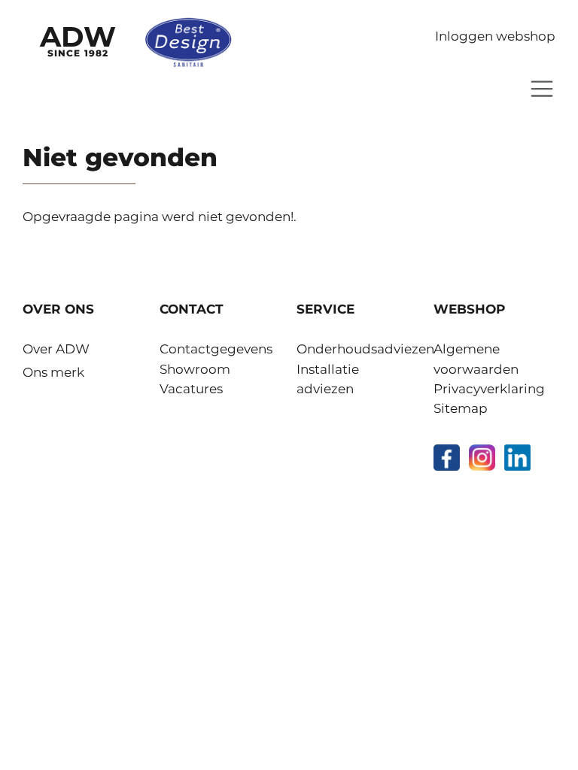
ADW (78, 39)
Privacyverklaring (489, 388)
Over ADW (56, 348)
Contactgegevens (216, 348)
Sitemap (461, 408)
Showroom (195, 369)
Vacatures (191, 388)
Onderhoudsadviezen (365, 348)
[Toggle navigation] (541, 88)
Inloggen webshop (495, 36)
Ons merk (53, 372)
